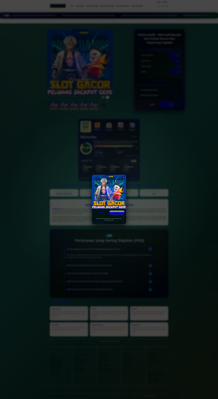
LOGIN (101, 212)
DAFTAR (117, 212)
